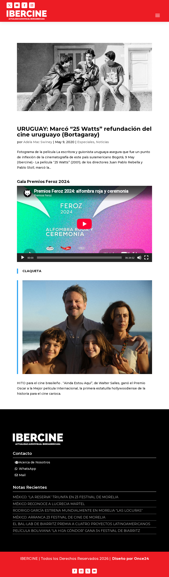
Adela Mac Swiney (37, 142)
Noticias (102, 142)
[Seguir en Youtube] (17, 5)
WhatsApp (27, 469)
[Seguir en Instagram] (32, 5)
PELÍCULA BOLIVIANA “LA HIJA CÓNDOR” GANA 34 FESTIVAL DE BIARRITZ (76, 531)
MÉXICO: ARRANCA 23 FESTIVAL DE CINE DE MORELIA (59, 517)
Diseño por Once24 (130, 559)
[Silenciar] (139, 257)
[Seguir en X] (9, 5)
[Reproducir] (22, 257)
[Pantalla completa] (146, 257)
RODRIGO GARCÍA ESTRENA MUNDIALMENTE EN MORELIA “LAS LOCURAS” (78, 510)
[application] (84, 224)
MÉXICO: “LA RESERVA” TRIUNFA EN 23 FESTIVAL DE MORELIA (65, 497)
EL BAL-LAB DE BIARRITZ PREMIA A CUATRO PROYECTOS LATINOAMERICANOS (81, 524)
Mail (22, 475)
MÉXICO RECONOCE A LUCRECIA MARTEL (49, 504)
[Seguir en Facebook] (24, 5)
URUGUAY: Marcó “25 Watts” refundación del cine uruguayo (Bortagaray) (84, 131)
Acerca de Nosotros (34, 462)
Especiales (85, 142)
